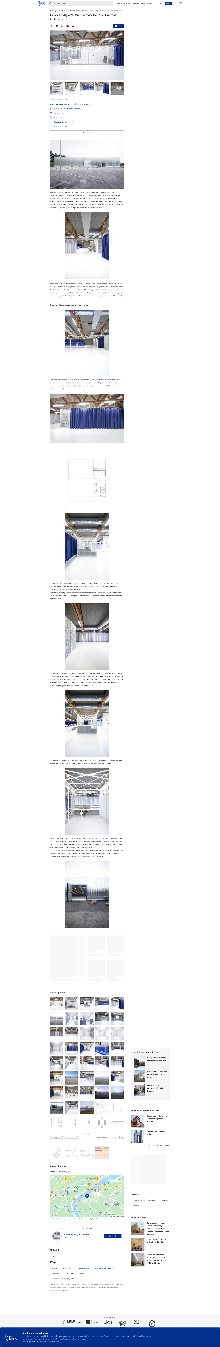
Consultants (59, 122)
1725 (61, 113)
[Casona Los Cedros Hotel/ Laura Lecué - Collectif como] (139, 1076)
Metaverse (136, 1205)
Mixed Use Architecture (60, 104)
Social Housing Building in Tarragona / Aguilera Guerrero (157, 1119)
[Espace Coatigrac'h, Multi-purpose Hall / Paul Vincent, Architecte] (56, 1003)
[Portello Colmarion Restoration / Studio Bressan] (139, 1090)
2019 (60, 117)
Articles (127, 3)
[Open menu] (180, 3)
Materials (165, 1200)
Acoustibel (69, 122)
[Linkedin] (62, 26)
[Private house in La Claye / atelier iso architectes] (137, 1244)
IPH (66, 126)
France (87, 104)
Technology (152, 1200)
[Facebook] (51, 26)
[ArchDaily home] (41, 3)
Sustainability (138, 1200)
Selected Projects (84, 1268)
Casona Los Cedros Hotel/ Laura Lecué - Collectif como (157, 1074)
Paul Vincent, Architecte (72, 109)
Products (135, 3)
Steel (53, 1256)
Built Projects (67, 1268)
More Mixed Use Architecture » (159, 1145)
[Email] (67, 26)
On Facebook (69, 1273)
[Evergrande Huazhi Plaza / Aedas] (137, 1136)
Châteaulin (92, 195)
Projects (118, 3)
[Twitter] (57, 26)
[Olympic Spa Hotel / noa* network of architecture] (139, 1062)
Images (149, 3)
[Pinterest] (73, 26)
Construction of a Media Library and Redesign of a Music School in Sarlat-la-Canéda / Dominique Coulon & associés (158, 1228)
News (143, 3)
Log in (161, 3)
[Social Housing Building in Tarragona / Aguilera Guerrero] (137, 1121)
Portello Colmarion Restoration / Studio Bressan (155, 1088)
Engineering (59, 126)
